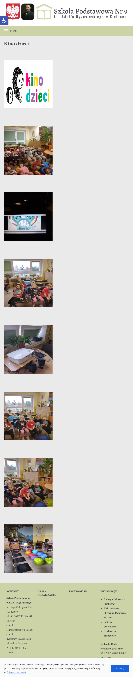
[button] (4, 20)
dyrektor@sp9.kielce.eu (18, 638)
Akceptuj (120, 668)
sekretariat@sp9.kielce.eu (19, 629)
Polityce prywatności (16, 672)
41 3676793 (17, 616)
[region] (66, 667)
